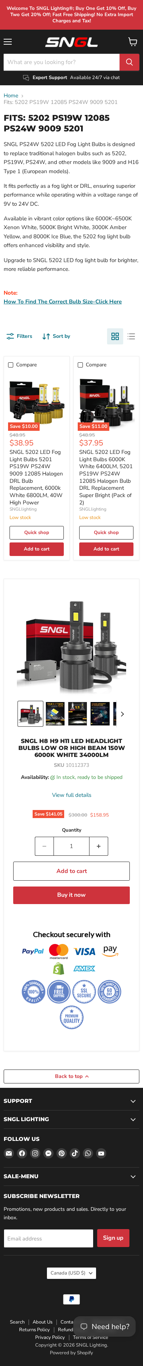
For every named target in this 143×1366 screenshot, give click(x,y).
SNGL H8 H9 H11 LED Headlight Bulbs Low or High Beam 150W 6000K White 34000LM (71, 748)
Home (11, 96)
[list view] (131, 336)
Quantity (71, 830)
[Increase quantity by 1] (98, 846)
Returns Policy (34, 1329)
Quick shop (36, 532)
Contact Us (72, 1322)
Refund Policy (72, 1329)
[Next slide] (122, 713)
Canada (68, 1273)
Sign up (113, 1238)
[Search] (129, 62)
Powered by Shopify (71, 1353)
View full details (71, 795)
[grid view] (115, 336)
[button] (30, 713)
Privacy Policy (50, 1337)
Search (17, 1322)
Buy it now (71, 895)
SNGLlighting (23, 509)
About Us (42, 1322)
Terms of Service (90, 1337)
